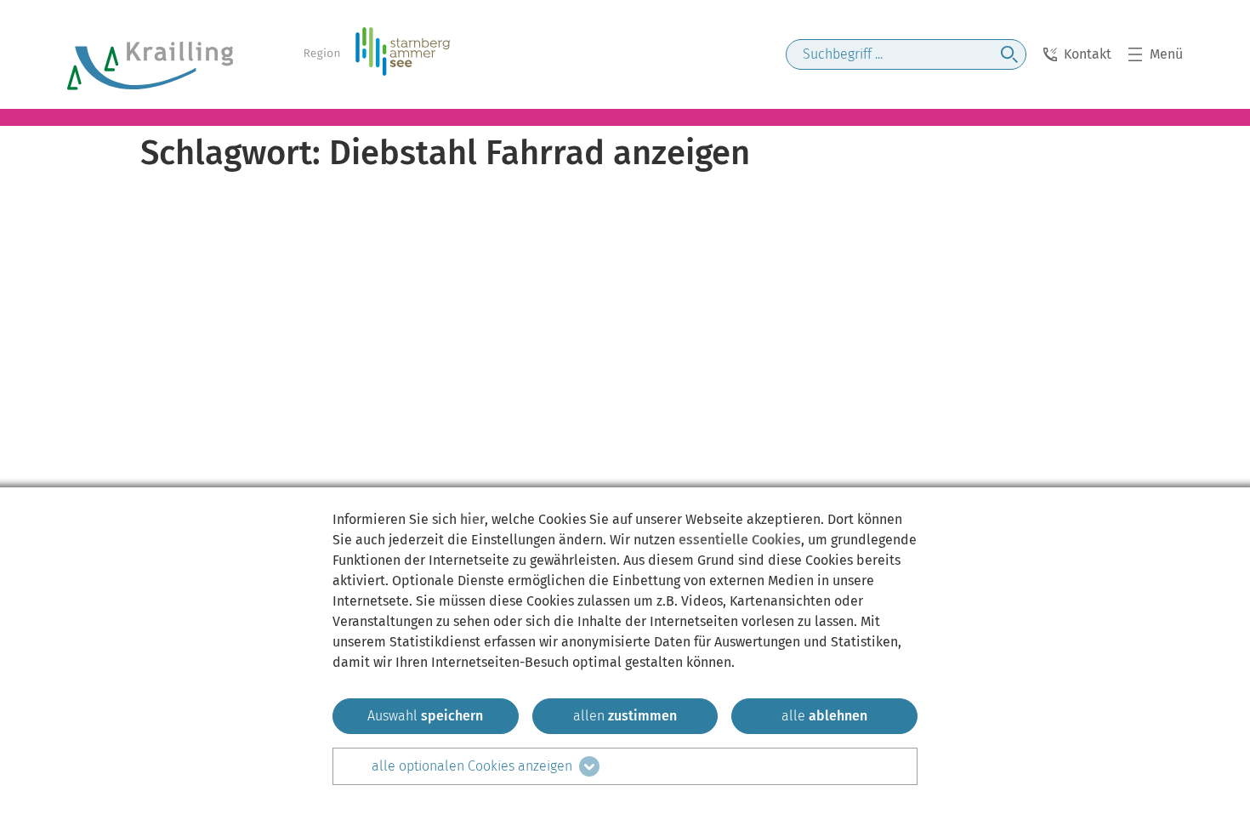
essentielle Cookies (740, 540)
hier (472, 519)
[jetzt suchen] (1009, 54)
